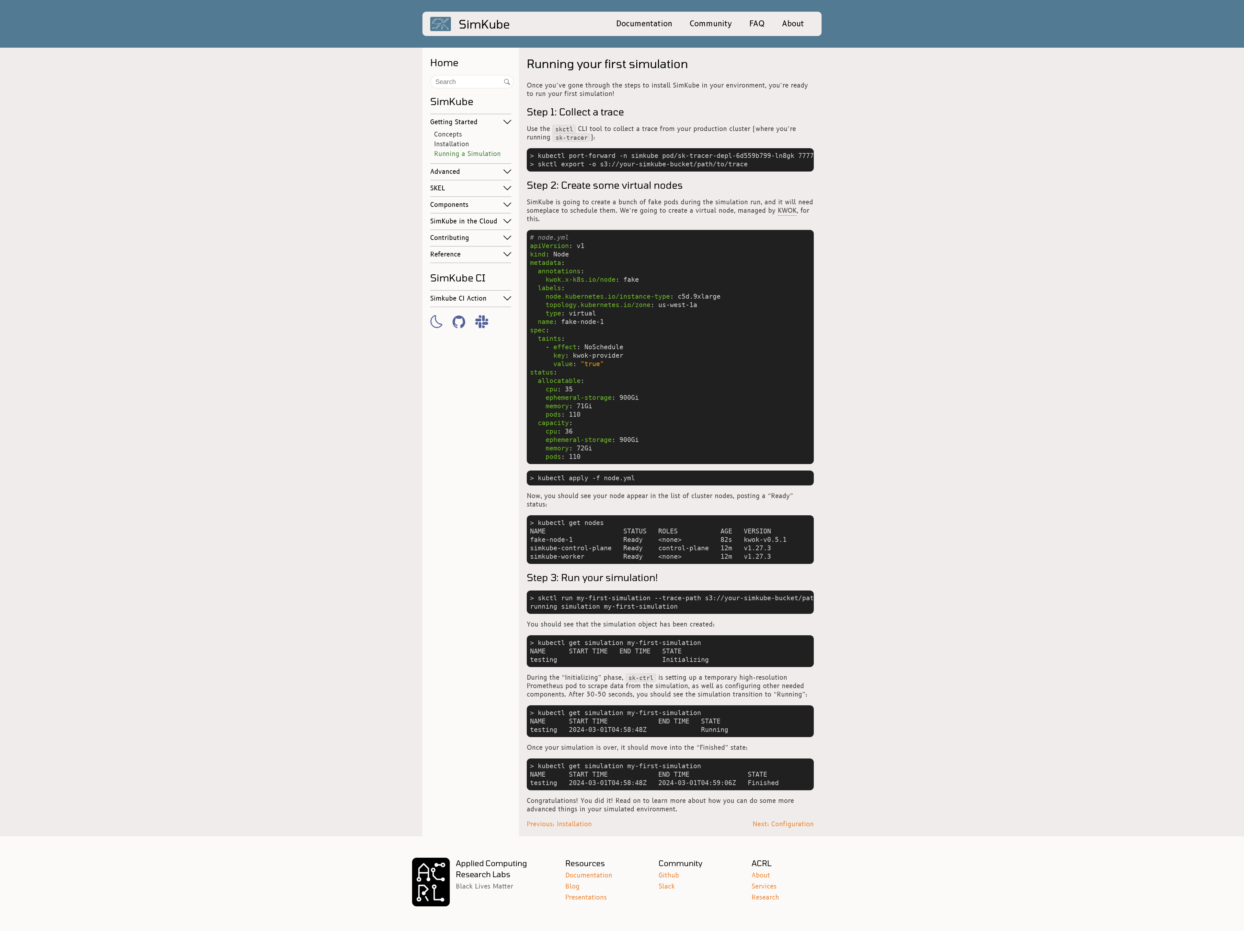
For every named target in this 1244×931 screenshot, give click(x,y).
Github (669, 875)
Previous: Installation (559, 824)
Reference (445, 254)
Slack (667, 886)
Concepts (448, 134)
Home (444, 62)
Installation (451, 144)
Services (764, 886)
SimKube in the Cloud (463, 221)
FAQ (757, 23)
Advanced (445, 172)
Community (711, 23)
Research (765, 897)
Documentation (644, 23)
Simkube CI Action (458, 298)
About (793, 23)
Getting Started (454, 122)
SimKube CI (458, 277)
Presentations (586, 897)
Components (449, 205)
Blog (572, 886)
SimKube (451, 101)
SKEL (437, 188)
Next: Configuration (783, 824)
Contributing (449, 238)
